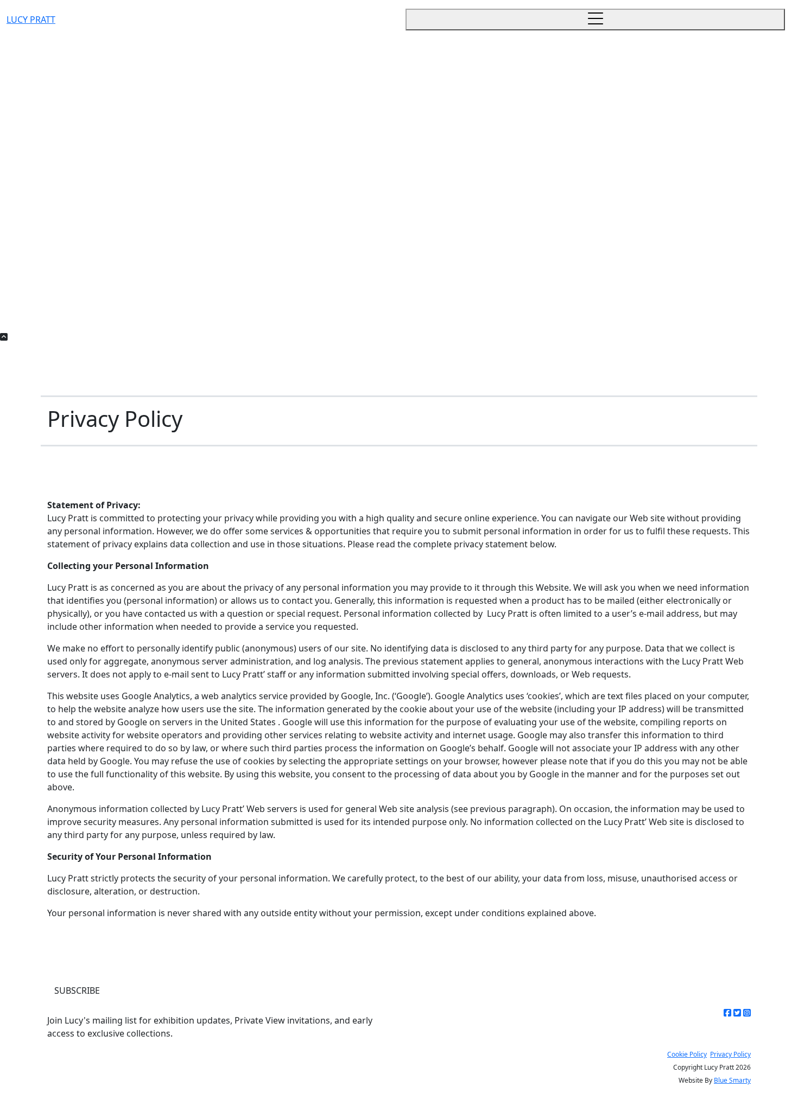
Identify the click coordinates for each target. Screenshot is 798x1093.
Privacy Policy (730, 1054)
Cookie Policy (687, 1054)
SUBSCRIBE (77, 990)
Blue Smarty (732, 1080)
